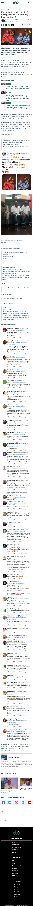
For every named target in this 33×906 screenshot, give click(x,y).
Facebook (17, 884)
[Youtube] (29, 802)
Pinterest (17, 894)
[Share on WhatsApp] (9, 25)
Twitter (16, 887)
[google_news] (23, 802)
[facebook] (3, 802)
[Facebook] (2, 25)
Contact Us (15, 844)
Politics (14, 868)
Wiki (13, 875)
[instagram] (16, 802)
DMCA (14, 852)
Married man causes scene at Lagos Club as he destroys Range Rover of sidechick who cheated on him (18, 97)
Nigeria (14, 861)
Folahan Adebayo (15, 20)
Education (15, 873)
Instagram (17, 889)
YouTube (17, 892)
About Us (15, 842)
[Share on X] (6, 25)
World (14, 863)
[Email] (12, 25)
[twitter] (9, 802)
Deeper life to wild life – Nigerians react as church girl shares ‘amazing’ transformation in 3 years (18, 107)
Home (3, 9)
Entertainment (16, 866)
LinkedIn (17, 897)
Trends (8, 9)
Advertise (15, 849)
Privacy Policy (16, 847)
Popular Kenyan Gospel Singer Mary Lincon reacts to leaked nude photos (18, 88)
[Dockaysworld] (16, 2)
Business (15, 871)
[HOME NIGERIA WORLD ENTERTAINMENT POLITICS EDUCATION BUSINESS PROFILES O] (16, 2)
